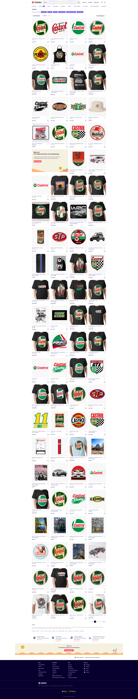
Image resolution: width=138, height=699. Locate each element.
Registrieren (40, 675)
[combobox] (61, 2)
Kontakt (69, 675)
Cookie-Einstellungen (72, 677)
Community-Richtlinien (72, 670)
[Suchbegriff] (78, 2)
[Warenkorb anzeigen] (105, 2)
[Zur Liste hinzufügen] (48, 39)
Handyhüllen (55, 6)
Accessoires (85, 6)
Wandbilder (63, 6)
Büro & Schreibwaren (94, 6)
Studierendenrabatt (42, 672)
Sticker (49, 6)
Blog (39, 670)
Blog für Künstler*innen (57, 675)
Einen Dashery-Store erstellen (58, 677)
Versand (69, 664)
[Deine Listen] (102, 2)
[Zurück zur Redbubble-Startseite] (37, 2)
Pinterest (87, 672)
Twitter (87, 668)
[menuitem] (34, 6)
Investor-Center (55, 666)
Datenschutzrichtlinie (44, 685)
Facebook (88, 666)
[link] (44, 12)
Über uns (54, 664)
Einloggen (40, 673)
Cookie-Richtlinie (65, 685)
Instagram (88, 664)
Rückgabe (70, 666)
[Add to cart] (48, 42)
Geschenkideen (41, 664)
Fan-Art (40, 666)
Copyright (70, 673)
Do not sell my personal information (55, 685)
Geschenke (104, 6)
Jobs (53, 673)
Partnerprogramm (56, 668)
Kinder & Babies (77, 6)
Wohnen (69, 6)
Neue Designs (41, 668)
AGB (39, 685)
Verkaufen (54, 672)
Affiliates (54, 670)
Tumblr (87, 670)
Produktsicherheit (71, 672)
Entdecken (34, 6)
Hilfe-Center (70, 668)
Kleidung (41, 6)
